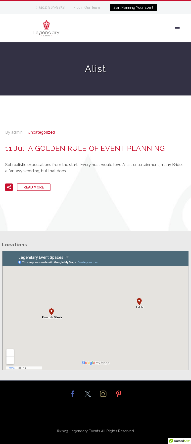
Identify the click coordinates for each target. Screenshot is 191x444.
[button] (9, 187)
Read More (33, 187)
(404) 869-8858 (52, 7)
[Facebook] (72, 397)
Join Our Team (88, 7)
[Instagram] (103, 397)
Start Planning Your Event (133, 7)
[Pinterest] (118, 397)
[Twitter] (87, 397)
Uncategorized (41, 132)
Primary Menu (177, 28)
